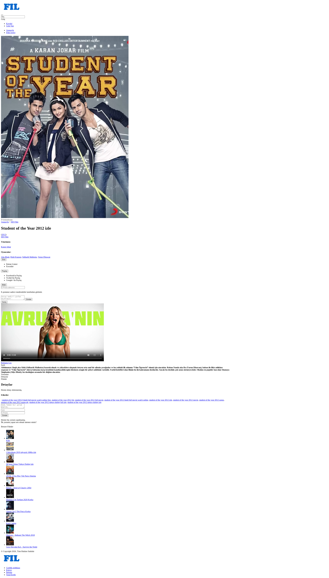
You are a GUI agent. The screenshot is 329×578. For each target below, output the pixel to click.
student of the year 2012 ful (63, 400)
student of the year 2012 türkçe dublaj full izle (47, 402)
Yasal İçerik (11, 575)
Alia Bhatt (5, 257)
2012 (4, 234)
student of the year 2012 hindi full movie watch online (126, 400)
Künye (9, 570)
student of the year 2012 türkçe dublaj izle (84, 402)
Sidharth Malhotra (29, 257)
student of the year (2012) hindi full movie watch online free (26, 400)
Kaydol (9, 23)
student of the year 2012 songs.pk (14, 402)
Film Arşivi (10, 32)
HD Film (14, 222)
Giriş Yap (10, 26)
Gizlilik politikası (13, 568)
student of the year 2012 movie (185, 400)
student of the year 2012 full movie (89, 400)
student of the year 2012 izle (160, 400)
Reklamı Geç (6, 363)
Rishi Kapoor (15, 257)
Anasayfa (10, 30)
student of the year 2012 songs (211, 400)
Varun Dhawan (44, 257)
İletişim (9, 572)
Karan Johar (6, 247)
